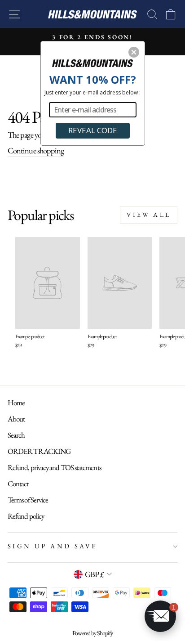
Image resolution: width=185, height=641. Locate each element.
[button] (133, 52)
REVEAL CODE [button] (92, 130)
